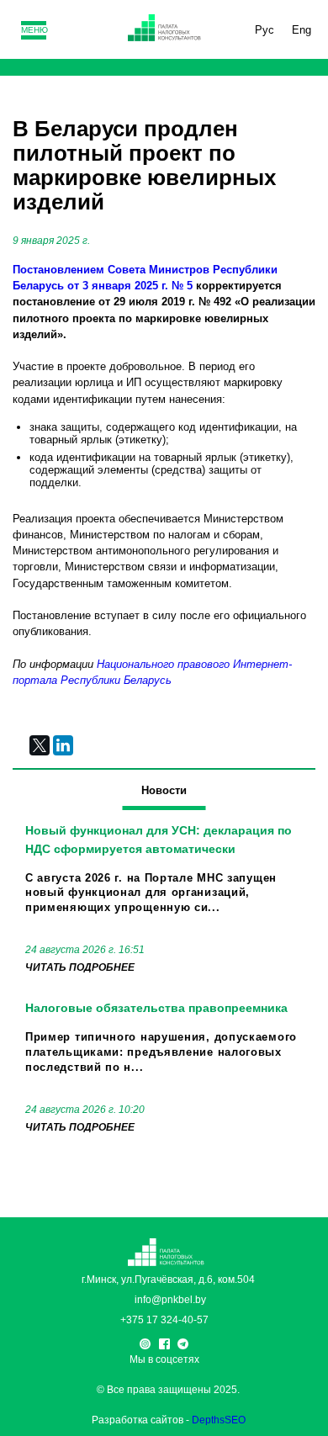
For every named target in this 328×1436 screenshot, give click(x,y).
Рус (264, 30)
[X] (39, 745)
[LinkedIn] (63, 745)
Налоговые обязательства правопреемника (156, 1008)
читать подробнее (80, 967)
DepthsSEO (219, 1420)
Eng (301, 30)
